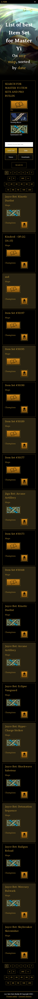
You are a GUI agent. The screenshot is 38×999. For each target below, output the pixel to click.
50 (27, 184)
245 (22, 178)
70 (8, 190)
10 (6, 184)
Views (11, 157)
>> (28, 178)
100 (23, 190)
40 (21, 184)
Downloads (25, 157)
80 (13, 190)
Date (25, 151)
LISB (4, 2)
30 (16, 184)
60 (32, 184)
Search (19, 165)
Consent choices (25, 996)
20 (11, 184)
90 (18, 190)
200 (29, 190)
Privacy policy (11, 996)
